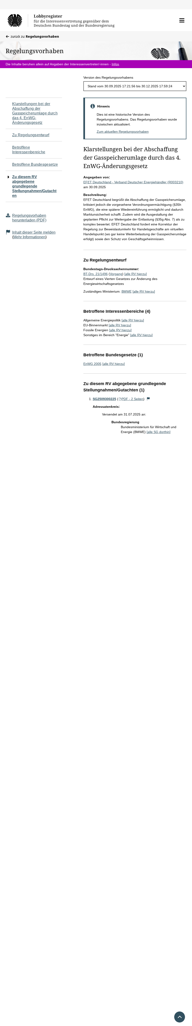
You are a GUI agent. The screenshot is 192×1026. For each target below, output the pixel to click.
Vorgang (116, 274)
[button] (182, 20)
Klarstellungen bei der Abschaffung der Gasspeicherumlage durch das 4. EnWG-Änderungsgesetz (35, 113)
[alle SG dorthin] (158, 432)
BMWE (127, 291)
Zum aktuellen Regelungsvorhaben (123, 131)
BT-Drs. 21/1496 (95, 274)
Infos (115, 64)
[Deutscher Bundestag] (17, 20)
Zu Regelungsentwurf (30, 135)
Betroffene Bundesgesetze (35, 164)
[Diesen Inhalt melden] (148, 399)
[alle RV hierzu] (135, 274)
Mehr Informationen (29, 237)
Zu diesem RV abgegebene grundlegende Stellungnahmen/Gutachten (34, 186)
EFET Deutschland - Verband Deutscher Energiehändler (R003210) (133, 182)
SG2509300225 (104, 399)
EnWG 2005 (92, 364)
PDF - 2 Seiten (132, 399)
